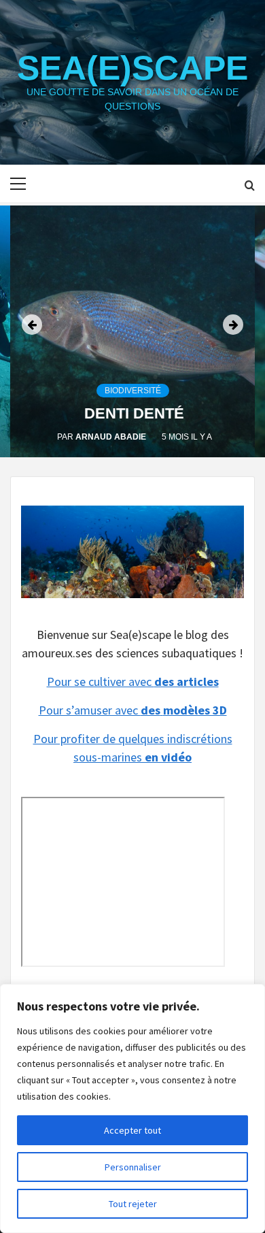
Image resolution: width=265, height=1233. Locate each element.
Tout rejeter (133, 1204)
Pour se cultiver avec (133, 681)
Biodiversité (133, 390)
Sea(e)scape (132, 68)
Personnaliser (133, 1167)
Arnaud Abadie (111, 437)
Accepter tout (132, 1130)
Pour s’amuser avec (133, 710)
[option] (132, 331)
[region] (132, 1108)
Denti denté (134, 413)
